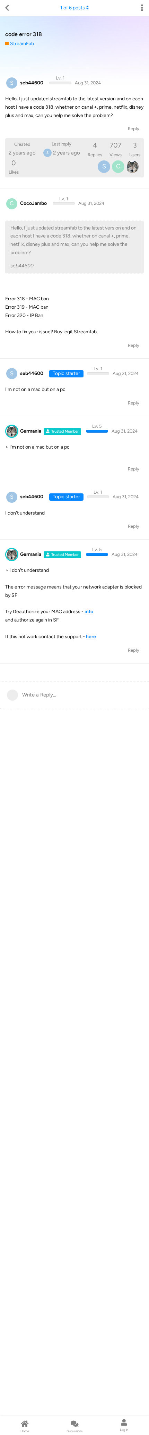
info (89, 612)
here (91, 637)
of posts (72, 8)
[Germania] (132, 167)
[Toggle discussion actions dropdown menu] (142, 8)
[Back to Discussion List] (7, 8)
